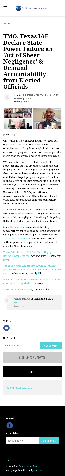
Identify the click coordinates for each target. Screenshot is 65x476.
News (17, 302)
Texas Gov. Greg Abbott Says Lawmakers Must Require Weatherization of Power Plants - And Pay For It (32, 269)
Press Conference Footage (17, 289)
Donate (32, 372)
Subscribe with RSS (21, 387)
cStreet (38, 470)
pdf (6, 259)
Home (6, 23)
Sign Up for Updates (32, 358)
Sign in (10, 459)
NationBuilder (30, 466)
